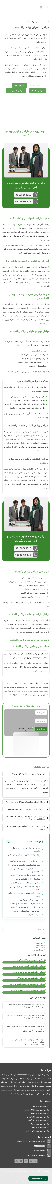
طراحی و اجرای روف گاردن (37, 1120)
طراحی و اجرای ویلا (39, 1106)
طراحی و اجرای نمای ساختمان (36, 1131)
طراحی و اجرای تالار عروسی (36, 1117)
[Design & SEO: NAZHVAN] (17, 1181)
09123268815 (23, 195)
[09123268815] (35, 194)
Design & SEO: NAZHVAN (28, 1181)
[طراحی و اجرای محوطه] (48, 1123)
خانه (48, 22)
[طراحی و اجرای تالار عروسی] (48, 1116)
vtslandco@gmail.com (35, 1155)
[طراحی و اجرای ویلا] (48, 1106)
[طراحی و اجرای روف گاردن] (48, 1120)
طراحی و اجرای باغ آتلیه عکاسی (35, 1110)
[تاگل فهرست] (41, 6)
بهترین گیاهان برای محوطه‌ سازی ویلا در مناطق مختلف (26, 1004)
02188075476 (23, 201)
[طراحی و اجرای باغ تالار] (48, 1113)
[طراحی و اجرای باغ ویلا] (48, 1127)
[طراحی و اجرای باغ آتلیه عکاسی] (48, 1109)
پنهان (8, 842)
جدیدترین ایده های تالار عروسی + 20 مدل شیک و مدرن (25, 1015)
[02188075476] (35, 201)
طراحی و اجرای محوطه (38, 1124)
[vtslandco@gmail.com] (49, 1155)
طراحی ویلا (17, 224)
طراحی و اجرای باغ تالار (38, 1113)
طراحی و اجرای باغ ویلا (38, 1127)
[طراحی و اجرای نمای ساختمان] (48, 1130)
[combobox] (24, 929)
